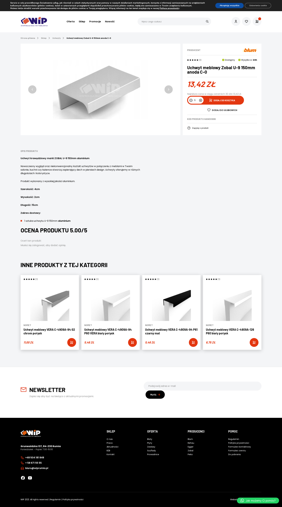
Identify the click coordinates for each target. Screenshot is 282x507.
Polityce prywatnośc (169, 8)
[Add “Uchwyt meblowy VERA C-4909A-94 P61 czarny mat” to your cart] (193, 342)
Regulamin (55, 499)
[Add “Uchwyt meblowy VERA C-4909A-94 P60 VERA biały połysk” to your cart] (132, 342)
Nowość (110, 21)
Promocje (95, 21)
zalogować (38, 245)
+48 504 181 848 (34, 457)
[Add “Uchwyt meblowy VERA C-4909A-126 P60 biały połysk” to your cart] (254, 342)
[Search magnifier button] (207, 21)
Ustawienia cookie (258, 5)
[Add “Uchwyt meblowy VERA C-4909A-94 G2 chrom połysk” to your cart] (71, 342)
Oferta (71, 21)
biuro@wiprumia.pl (36, 468)
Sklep (82, 21)
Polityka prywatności (73, 499)
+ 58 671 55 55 (33, 463)
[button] (32, 89)
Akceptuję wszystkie (229, 5)
